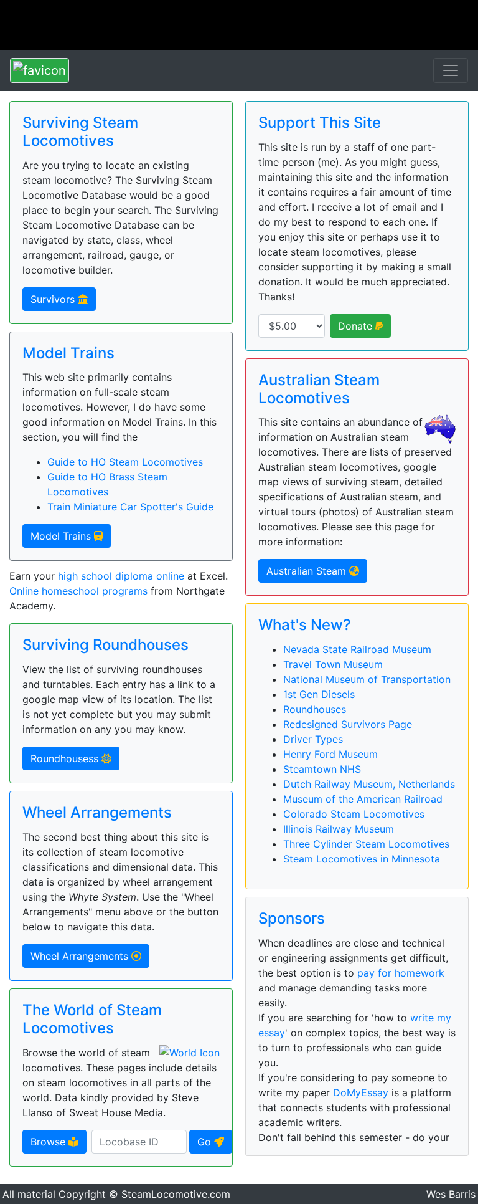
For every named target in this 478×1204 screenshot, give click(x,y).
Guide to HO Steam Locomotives (125, 462)
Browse (49, 1141)
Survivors (54, 299)
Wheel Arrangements (80, 956)
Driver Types (313, 739)
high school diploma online (121, 576)
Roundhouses (314, 709)
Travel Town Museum (333, 664)
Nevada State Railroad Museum (357, 649)
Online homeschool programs (78, 591)
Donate (356, 326)
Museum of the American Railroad (363, 799)
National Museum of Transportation (367, 679)
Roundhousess (65, 758)
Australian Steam (307, 571)
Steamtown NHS (322, 769)
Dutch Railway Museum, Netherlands (369, 784)
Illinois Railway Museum (338, 829)
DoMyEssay (360, 1092)
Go (205, 1141)
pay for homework (400, 973)
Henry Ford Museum (330, 754)
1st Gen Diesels (319, 694)
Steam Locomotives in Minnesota (361, 859)
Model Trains (62, 536)
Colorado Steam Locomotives (353, 814)
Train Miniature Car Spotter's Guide (130, 506)
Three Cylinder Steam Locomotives (366, 844)
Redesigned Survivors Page (347, 724)
